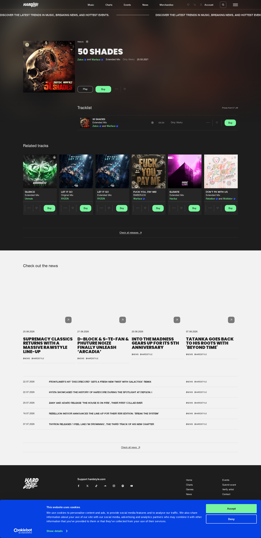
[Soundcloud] (105, 486)
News (145, 4)
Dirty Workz (129, 59)
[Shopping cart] (195, 4)
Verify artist (228, 489)
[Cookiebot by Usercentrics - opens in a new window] (23, 531)
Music (91, 4)
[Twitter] (87, 486)
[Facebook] (78, 486)
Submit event (229, 484)
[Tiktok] (96, 486)
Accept (231, 508)
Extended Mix (100, 122)
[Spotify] (123, 486)
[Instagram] (114, 486)
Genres (190, 489)
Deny (231, 518)
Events (127, 4)
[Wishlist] (188, 4)
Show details (55, 530)
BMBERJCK (139, 195)
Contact (226, 494)
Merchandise (166, 4)
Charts (108, 4)
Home (189, 480)
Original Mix (67, 195)
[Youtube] (131, 486)
